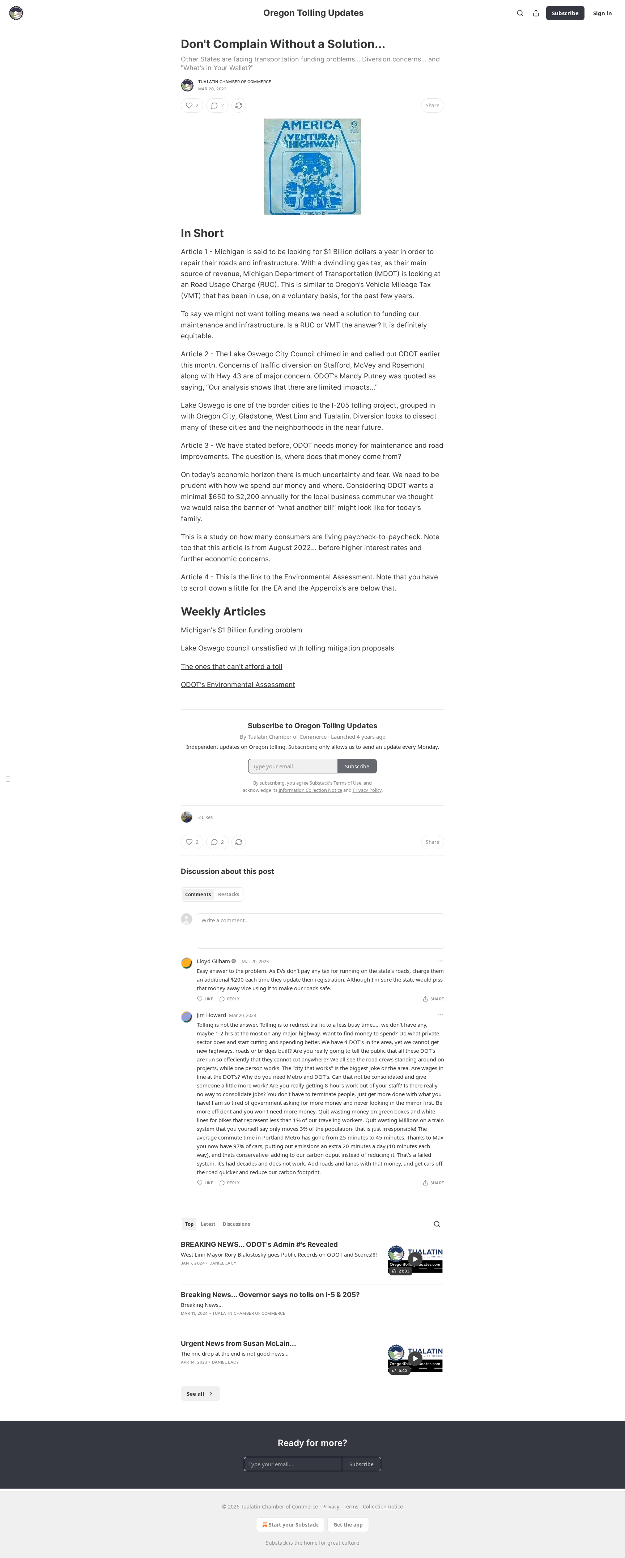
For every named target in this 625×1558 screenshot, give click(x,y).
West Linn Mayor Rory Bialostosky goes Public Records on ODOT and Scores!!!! (279, 1254)
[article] (312, 1259)
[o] (415, 1259)
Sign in (602, 13)
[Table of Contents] (8, 779)
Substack (277, 1542)
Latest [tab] (208, 1224)
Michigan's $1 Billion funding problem (241, 630)
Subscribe (565, 13)
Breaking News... (202, 1304)
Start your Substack (293, 1524)
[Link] (171, 233)
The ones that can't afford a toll (231, 666)
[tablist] (212, 894)
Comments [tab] (198, 894)
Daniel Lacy (223, 1263)
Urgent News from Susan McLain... (238, 1343)
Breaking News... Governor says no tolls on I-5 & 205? (270, 1295)
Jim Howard (211, 1014)
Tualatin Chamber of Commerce (235, 81)
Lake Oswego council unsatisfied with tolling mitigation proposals (287, 648)
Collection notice (383, 1506)
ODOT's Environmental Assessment (238, 685)
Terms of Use (347, 783)
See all (195, 1393)
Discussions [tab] (236, 1224)
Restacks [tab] (228, 894)
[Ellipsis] (440, 961)
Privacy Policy (367, 790)
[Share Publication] (536, 13)
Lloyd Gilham (213, 961)
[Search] (520, 13)
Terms (351, 1506)
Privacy (330, 1506)
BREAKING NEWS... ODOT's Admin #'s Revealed (259, 1244)
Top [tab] (189, 1224)
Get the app (348, 1524)
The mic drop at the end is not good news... (235, 1353)
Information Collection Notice (310, 790)
